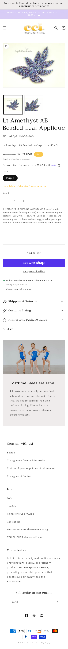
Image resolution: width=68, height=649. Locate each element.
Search (11, 452)
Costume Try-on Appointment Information (31, 468)
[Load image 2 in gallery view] (34, 104)
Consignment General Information (26, 460)
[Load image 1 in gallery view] (13, 104)
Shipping (6, 159)
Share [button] (10, 329)
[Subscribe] (57, 602)
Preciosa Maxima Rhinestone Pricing (27, 529)
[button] (4, 28)
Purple (10, 178)
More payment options (34, 271)
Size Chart (12, 506)
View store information (19, 289)
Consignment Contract (20, 476)
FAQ (9, 498)
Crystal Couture (30, 643)
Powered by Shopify (43, 643)
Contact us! (13, 521)
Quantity (7, 193)
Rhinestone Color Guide (20, 514)
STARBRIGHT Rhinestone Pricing (25, 537)
